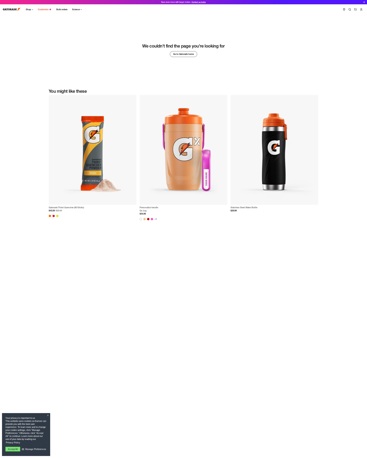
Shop (28, 9)
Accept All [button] (13, 449)
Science (76, 9)
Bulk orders (62, 9)
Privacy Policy (13, 442)
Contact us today (199, 2)
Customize (43, 9)
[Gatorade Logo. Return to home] (11, 9)
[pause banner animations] (364, 2)
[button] (33, 449)
